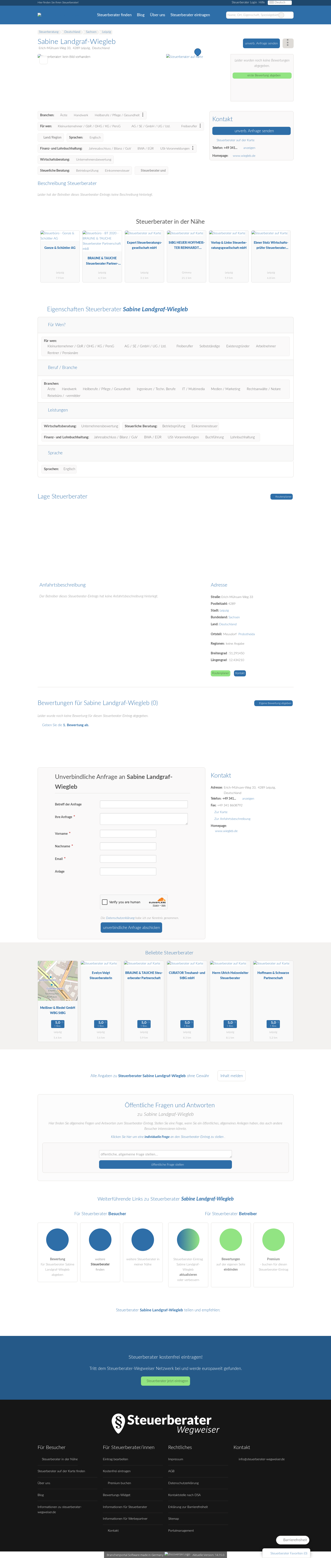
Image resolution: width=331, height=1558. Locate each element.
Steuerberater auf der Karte (235, 140)
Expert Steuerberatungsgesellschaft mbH (144, 245)
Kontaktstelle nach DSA (184, 1495)
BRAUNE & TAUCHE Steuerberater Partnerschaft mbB (102, 262)
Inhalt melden (231, 1076)
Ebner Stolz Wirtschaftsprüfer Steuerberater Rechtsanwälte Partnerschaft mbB (271, 246)
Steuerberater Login (244, 2)
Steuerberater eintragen (190, 15)
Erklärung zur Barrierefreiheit (188, 1507)
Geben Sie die (65, 725)
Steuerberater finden (114, 15)
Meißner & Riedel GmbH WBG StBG (57, 1010)
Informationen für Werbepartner (125, 1518)
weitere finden (100, 1264)
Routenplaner (283, 496)
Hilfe (262, 2)
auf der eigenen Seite (230, 1264)
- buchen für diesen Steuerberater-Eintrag (273, 1264)
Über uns (157, 15)
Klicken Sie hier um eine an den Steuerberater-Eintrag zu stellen (167, 1137)
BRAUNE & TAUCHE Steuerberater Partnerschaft (144, 975)
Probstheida (246, 634)
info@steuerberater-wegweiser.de (261, 1459)
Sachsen (234, 617)
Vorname (61, 833)
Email (59, 859)
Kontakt (240, 673)
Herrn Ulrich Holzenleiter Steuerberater (230, 975)
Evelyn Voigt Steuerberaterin (101, 975)
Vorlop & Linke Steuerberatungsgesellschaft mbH (229, 245)
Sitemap (173, 1518)
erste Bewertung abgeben (264, 75)
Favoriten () (288, 1553)
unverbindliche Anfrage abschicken (131, 928)
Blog (141, 15)
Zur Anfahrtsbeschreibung (232, 819)
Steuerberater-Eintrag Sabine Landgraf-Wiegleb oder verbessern (188, 1270)
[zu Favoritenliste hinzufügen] (43, 60)
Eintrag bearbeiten (115, 1459)
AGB (171, 1471)
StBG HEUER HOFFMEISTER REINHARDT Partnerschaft (187, 246)
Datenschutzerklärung (120, 918)
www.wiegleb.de (244, 155)
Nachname (63, 846)
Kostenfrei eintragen (117, 1471)
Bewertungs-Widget (116, 1495)
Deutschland (228, 624)
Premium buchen (119, 1483)
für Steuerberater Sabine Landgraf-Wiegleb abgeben (57, 1267)
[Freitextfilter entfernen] (281, 15)
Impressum (175, 1459)
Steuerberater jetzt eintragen (167, 1381)
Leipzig (224, 610)
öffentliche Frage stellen (167, 1164)
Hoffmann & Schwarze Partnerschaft (273, 975)
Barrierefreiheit (294, 1540)
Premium (284, 225)
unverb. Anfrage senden (261, 43)
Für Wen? (56, 325)
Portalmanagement (181, 1530)
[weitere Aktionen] (288, 43)
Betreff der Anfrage (68, 804)
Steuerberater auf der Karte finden (61, 1471)
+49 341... (230, 148)
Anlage (59, 871)
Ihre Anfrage (64, 817)
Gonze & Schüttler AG (59, 248)
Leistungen (57, 410)
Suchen (290, 15)
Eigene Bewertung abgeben (274, 703)
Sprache (55, 453)
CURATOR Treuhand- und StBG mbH (187, 975)
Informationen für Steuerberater (125, 1507)
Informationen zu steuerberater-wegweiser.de (60, 1509)
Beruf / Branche (62, 368)
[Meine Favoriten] (219, 15)
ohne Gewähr (198, 1076)
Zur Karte (220, 812)
